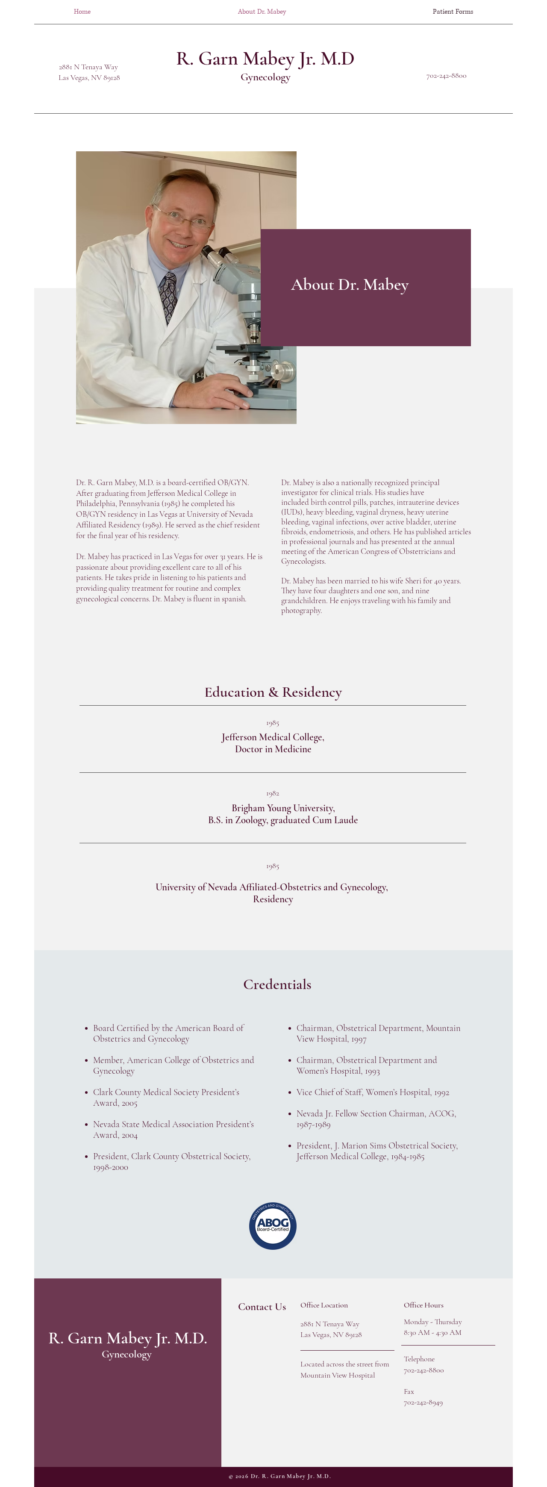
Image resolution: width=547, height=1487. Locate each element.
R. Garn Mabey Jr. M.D (265, 58)
